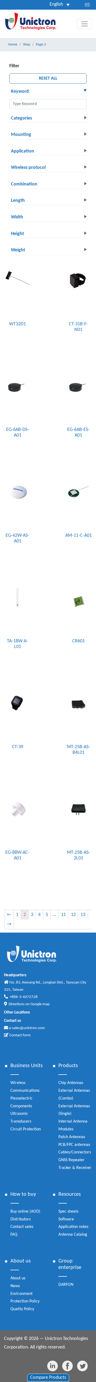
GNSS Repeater (71, 1160)
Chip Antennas (70, 1083)
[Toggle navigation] (84, 23)
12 (73, 914)
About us (17, 1278)
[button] (48, 92)
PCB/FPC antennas (74, 1145)
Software (66, 1219)
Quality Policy (22, 1309)
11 (63, 914)
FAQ (13, 1234)
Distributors (20, 1219)
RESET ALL (48, 78)
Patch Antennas (71, 1137)
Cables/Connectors (74, 1152)
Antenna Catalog (72, 1234)
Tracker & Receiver (74, 1168)
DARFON (65, 1285)
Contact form (20, 1035)
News (15, 1286)
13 (83, 914)
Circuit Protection (25, 1129)
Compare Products (48, 1377)
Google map (40, 1004)
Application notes (73, 1227)
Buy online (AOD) (25, 1211)
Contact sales (21, 1227)
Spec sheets (68, 1211)
